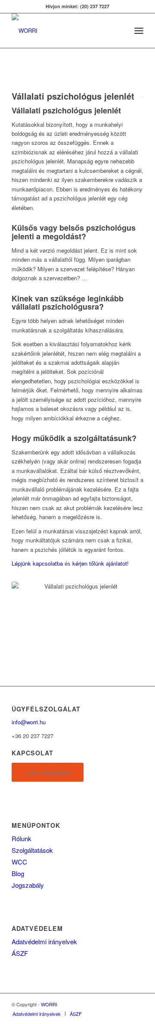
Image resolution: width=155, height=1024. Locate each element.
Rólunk (21, 838)
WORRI (49, 1004)
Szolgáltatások (32, 850)
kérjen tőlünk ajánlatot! (100, 563)
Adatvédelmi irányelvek (44, 941)
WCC (19, 861)
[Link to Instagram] (136, 1004)
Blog (18, 873)
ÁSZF (20, 953)
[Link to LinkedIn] (124, 1004)
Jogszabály (28, 884)
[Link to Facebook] (111, 1004)
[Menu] (138, 30)
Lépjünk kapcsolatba (37, 563)
